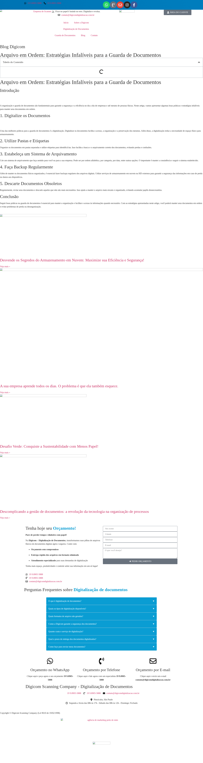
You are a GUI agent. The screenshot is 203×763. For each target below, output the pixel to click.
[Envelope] (120, 4)
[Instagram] (127, 4)
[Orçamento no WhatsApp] (50, 661)
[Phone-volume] (113, 4)
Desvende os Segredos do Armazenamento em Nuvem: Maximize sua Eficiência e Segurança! (72, 260)
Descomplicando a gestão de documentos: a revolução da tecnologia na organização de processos (74, 511)
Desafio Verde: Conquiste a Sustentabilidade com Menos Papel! (49, 446)
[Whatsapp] (106, 4)
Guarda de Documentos (65, 35)
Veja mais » (5, 266)
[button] (199, 62)
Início (66, 22)
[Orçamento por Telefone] (101, 661)
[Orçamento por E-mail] (153, 661)
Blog (83, 35)
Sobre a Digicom (81, 22)
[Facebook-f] (133, 4)
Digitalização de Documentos (76, 29)
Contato (94, 35)
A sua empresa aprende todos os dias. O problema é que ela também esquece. (59, 386)
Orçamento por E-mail (153, 670)
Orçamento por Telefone (101, 670)
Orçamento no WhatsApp (49, 670)
